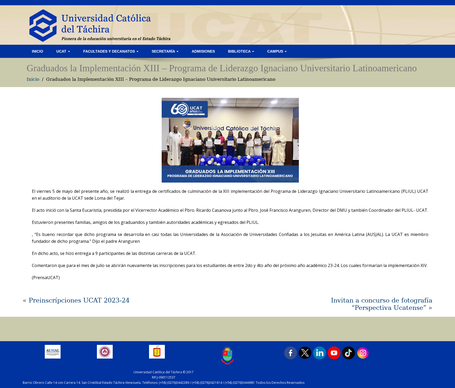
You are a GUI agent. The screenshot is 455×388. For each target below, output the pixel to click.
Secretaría (164, 51)
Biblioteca (239, 51)
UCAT (61, 51)
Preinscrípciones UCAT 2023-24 (79, 300)
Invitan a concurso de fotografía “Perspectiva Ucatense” (381, 304)
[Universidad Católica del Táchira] (104, 25)
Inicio (37, 51)
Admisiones (203, 51)
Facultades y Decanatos (109, 51)
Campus (275, 51)
